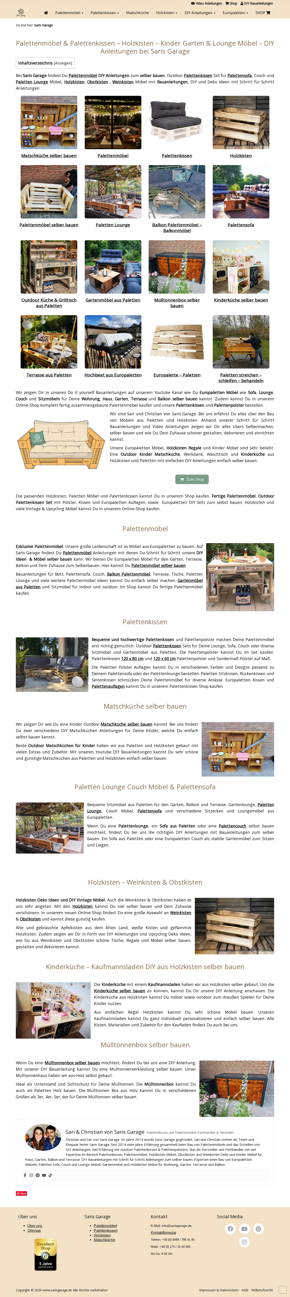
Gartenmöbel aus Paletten (113, 300)
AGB (245, 1290)
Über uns (34, 1226)
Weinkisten (180, 912)
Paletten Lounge (113, 225)
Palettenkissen (104, 12)
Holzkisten (165, 12)
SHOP (261, 12)
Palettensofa (241, 225)
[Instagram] (31, 1175)
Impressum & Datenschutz (219, 1290)
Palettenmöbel (68, 12)
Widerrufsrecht (262, 1290)
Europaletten (234, 12)
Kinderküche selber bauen (241, 300)
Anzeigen (63, 63)
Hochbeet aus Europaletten (113, 375)
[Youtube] (44, 1175)
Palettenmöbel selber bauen (48, 225)
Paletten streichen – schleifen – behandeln (240, 378)
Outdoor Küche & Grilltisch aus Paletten (49, 303)
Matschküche (137, 12)
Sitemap (34, 1231)
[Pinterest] (38, 1175)
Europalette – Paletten (177, 375)
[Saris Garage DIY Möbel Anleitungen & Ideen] (20, 12)
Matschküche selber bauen (49, 155)
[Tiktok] (50, 1175)
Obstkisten (97, 81)
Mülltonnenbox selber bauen (177, 303)
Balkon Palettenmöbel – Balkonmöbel (177, 227)
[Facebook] (25, 1175)
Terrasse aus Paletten (49, 375)
